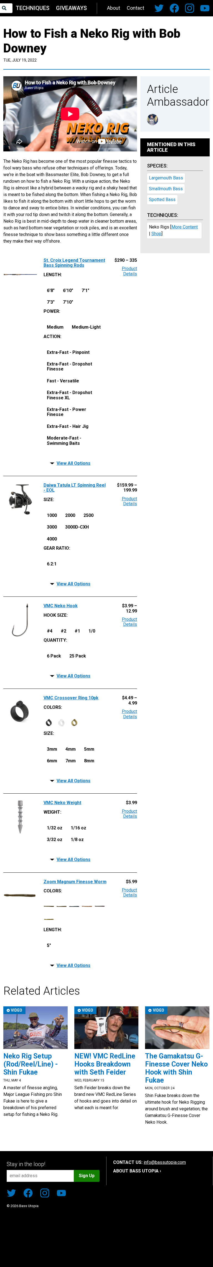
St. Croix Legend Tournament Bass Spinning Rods (74, 263)
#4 (49, 631)
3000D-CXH (77, 527)
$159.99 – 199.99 (127, 488)
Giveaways (71, 8)
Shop (156, 233)
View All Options (73, 463)
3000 (52, 527)
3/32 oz (54, 839)
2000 (70, 515)
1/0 (91, 631)
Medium (55, 327)
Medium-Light (86, 327)
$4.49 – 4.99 (129, 700)
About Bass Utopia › (137, 1171)
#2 (63, 631)
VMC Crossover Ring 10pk (71, 697)
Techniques (32, 8)
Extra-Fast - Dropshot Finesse (69, 366)
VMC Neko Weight (62, 802)
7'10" (68, 302)
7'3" (51, 302)
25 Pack (77, 656)
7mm (70, 760)
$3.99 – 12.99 (129, 608)
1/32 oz (54, 828)
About (113, 8)
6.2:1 (52, 564)
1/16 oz (78, 828)
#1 (77, 631)
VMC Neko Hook (61, 605)
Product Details (129, 271)
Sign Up (87, 1175)
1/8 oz (77, 839)
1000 (52, 515)
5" (49, 945)
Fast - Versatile (63, 381)
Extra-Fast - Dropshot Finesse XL (69, 395)
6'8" (51, 290)
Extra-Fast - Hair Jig (67, 426)
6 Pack (54, 656)
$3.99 (131, 802)
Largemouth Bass (166, 178)
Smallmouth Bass (166, 188)
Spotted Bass (162, 199)
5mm (89, 749)
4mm (70, 749)
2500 (88, 515)
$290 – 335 (126, 260)
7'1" (85, 290)
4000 (52, 539)
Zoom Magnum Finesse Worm (75, 881)
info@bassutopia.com (165, 1162)
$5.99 (131, 881)
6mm (52, 760)
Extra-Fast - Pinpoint (68, 352)
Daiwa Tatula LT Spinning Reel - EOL (75, 488)
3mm (52, 749)
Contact (135, 8)
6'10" (68, 290)
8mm (89, 760)
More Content (184, 227)
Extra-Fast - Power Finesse (66, 412)
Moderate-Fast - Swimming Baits (64, 440)
